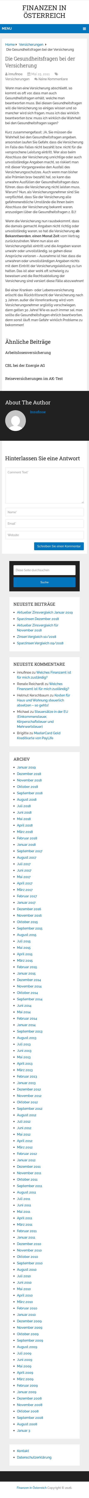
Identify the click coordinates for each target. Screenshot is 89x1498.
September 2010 (30, 1263)
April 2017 (24, 883)
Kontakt (23, 1451)
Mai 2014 (24, 1012)
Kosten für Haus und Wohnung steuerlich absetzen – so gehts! (43, 700)
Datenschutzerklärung (34, 1457)
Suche (44, 582)
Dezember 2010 (29, 1244)
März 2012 (25, 1147)
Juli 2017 (24, 864)
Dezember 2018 (29, 774)
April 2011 (24, 1218)
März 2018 (25, 832)
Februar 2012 (27, 1154)
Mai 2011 (23, 1212)
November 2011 (29, 1173)
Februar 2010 (27, 1308)
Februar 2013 (27, 1076)
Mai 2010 (24, 1289)
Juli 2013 (24, 1044)
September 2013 (29, 1031)
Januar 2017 (26, 903)
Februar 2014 (27, 1018)
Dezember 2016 (29, 909)
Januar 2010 (26, 1315)
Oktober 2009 (27, 1334)
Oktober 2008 (28, 1411)
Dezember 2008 (29, 1398)
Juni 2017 (24, 870)
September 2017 (29, 851)
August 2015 (26, 935)
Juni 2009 (24, 1360)
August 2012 (26, 1115)
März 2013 (25, 1070)
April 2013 (24, 1064)
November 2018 (29, 780)
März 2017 (25, 890)
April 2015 (24, 954)
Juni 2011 (24, 1205)
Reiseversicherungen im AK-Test (34, 378)
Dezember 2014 (29, 980)
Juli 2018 (24, 806)
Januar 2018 (26, 845)
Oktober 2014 (27, 993)
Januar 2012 (26, 1160)
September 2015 (29, 928)
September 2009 (30, 1340)
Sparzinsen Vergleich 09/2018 (40, 643)
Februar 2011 (27, 1231)
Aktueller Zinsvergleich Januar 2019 (45, 612)
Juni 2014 (24, 1006)
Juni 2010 (24, 1282)
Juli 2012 (24, 1122)
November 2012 (29, 1096)
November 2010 (29, 1250)
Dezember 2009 (29, 1321)
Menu (7, 29)
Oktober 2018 (27, 787)
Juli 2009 (24, 1353)
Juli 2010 (24, 1276)
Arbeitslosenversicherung (28, 352)
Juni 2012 (24, 1128)
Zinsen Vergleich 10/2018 (36, 637)
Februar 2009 (27, 1385)
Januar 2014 (26, 1025)
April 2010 (25, 1295)
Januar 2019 (26, 767)
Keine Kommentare (53, 79)
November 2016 (29, 915)
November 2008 (29, 1405)
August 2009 (27, 1347)
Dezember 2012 (29, 1089)
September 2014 (29, 999)
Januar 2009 (26, 1392)
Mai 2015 (24, 948)
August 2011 (26, 1192)
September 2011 (29, 1186)
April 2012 (24, 1141)
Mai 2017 (24, 877)
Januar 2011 (26, 1237)
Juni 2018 (24, 812)
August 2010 (27, 1270)
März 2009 (25, 1379)
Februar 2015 (27, 967)
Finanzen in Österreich (44, 11)
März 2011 (24, 1225)
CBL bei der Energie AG (25, 365)
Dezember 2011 (29, 1167)
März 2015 (25, 961)
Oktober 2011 (27, 1179)
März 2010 (25, 1302)
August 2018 (27, 800)
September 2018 (30, 793)
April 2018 (25, 825)
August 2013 (26, 1038)
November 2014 (29, 986)
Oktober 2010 (27, 1257)
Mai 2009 (24, 1366)
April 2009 (25, 1373)
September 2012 (29, 1109)
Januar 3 (23, 1431)
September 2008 (30, 1418)
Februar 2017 (27, 896)
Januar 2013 (26, 1083)
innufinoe (15, 74)
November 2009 (29, 1328)
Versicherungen (17, 79)
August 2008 (27, 1424)
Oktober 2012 (27, 1102)
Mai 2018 (24, 819)
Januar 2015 (26, 973)
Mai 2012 (24, 1134)
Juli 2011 (23, 1199)
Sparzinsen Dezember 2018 (38, 619)
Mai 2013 (24, 1057)
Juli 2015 (24, 941)
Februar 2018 (27, 838)
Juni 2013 (24, 1051)
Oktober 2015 (27, 922)
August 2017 (26, 858)
